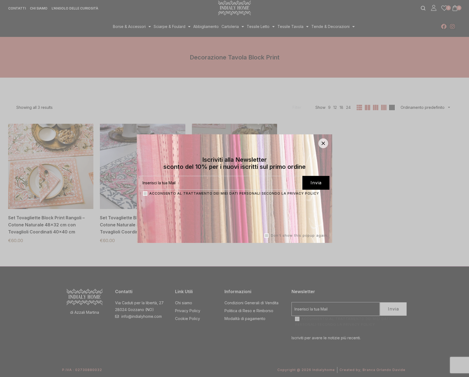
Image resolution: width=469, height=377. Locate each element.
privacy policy (303, 193)
